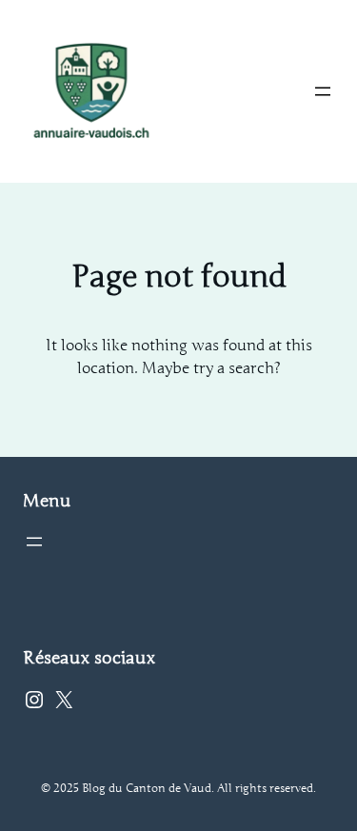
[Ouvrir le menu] (322, 91)
